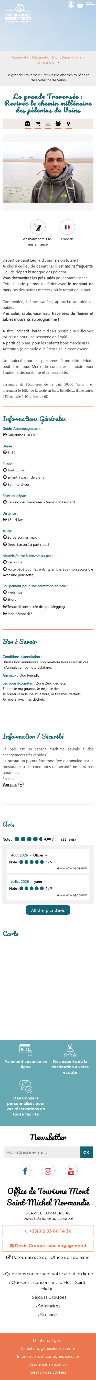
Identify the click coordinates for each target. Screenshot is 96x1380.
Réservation (38, 124)
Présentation (48, 124)
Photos (28, 124)
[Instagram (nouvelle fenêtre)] (48, 1173)
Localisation (68, 124)
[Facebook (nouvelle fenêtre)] (25, 1173)
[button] (80, 4)
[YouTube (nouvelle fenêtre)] (71, 1173)
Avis (58, 124)
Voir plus (10, 784)
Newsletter (48, 1137)
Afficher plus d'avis (48, 910)
